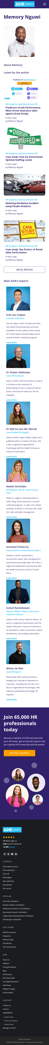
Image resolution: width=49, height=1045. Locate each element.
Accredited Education (11, 982)
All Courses (7, 888)
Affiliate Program (9, 989)
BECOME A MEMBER (19, 753)
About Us (6, 960)
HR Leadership (8, 881)
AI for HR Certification (10, 901)
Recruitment (7, 885)
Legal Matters (8, 1013)
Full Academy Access (10, 867)
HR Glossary (7, 974)
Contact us (7, 1005)
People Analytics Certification (13, 905)
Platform (6, 963)
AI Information (8, 993)
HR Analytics (7, 877)
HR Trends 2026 (9, 978)
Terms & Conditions (11, 1021)
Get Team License (9, 947)
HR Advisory (7, 943)
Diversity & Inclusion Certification (15, 912)
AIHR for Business (9, 932)
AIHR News (7, 985)
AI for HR (6, 874)
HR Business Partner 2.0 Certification (16, 909)
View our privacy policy (34, 1042)
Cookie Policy (8, 1017)
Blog (4, 971)
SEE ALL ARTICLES (24, 269)
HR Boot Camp (8, 940)
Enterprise (7, 936)
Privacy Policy (8, 1024)
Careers (6, 1009)
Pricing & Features (9, 967)
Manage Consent (9, 1028)
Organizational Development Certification (18, 916)
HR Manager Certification (12, 919)
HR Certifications (9, 870)
